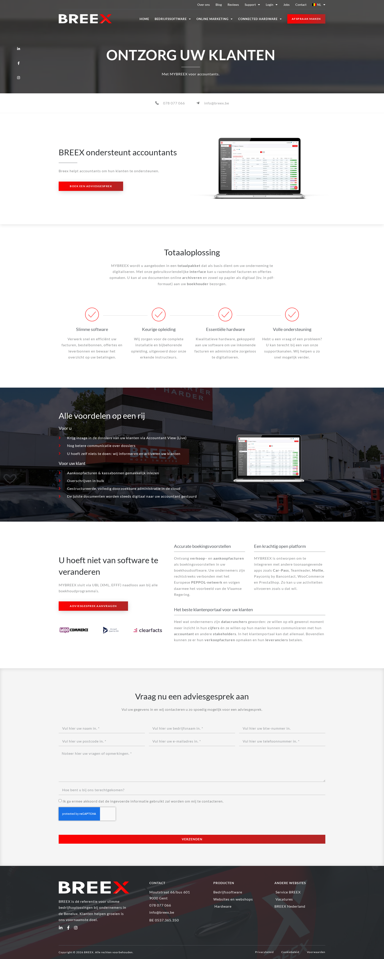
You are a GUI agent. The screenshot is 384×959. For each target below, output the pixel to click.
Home (144, 19)
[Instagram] (76, 928)
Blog (219, 4)
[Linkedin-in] (61, 928)
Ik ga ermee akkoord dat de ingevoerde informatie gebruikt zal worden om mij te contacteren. (143, 801)
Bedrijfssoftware (171, 19)
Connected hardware (258, 19)
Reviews (233, 4)
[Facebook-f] (68, 928)
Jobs (286, 4)
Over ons (203, 4)
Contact (300, 4)
